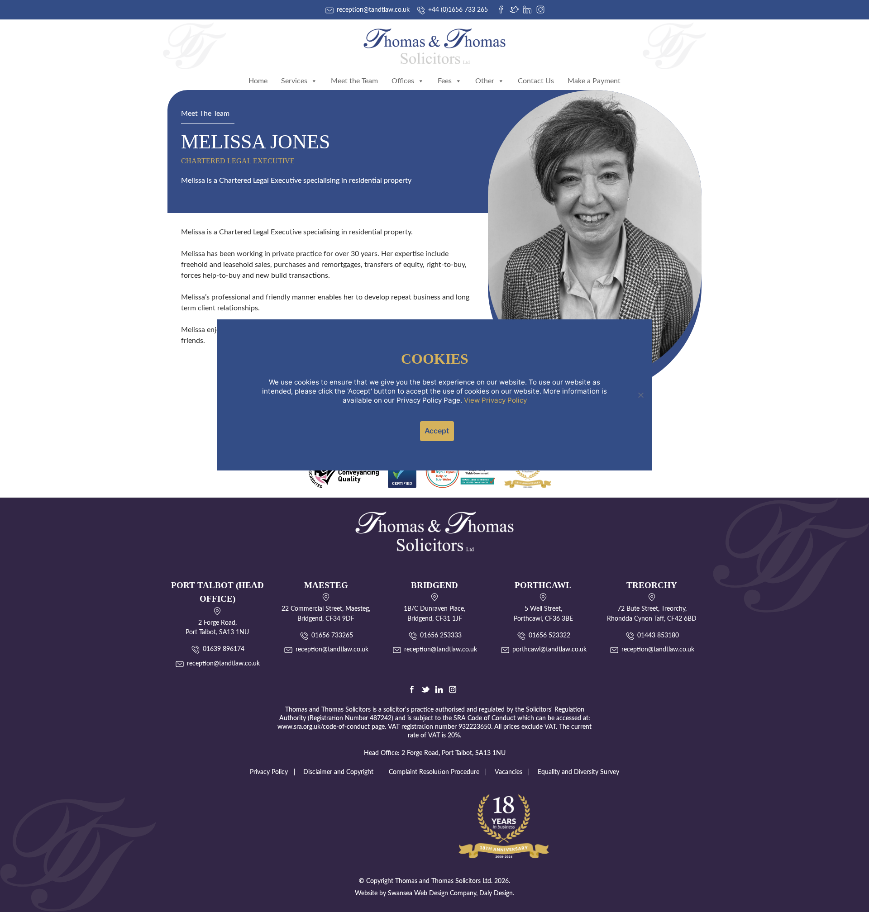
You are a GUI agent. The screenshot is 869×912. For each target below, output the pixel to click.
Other (484, 81)
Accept (437, 431)
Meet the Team (354, 81)
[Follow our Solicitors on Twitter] (425, 689)
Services (294, 81)
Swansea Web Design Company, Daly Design (450, 893)
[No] (640, 394)
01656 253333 (441, 635)
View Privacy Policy (495, 400)
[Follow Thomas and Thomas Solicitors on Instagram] (540, 9)
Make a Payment (594, 81)
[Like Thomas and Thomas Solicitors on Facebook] (501, 9)
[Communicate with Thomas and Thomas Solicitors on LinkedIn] (527, 9)
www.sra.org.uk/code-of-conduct (323, 727)
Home (257, 81)
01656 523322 (549, 635)
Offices (403, 81)
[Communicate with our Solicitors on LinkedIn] (439, 689)
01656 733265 (332, 635)
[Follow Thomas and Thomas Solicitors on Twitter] (514, 9)
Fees (445, 81)
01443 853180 (658, 635)
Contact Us (536, 81)
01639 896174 (223, 649)
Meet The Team (205, 113)
